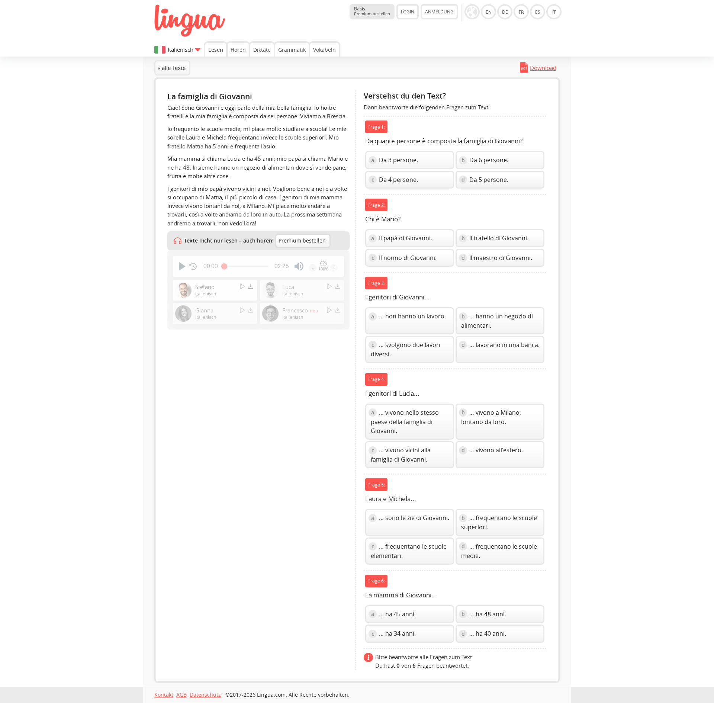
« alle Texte (172, 67)
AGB (181, 694)
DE (505, 12)
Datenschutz (205, 694)
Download (543, 67)
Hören (238, 49)
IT (554, 12)
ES (537, 12)
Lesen (215, 49)
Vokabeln (324, 49)
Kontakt (163, 694)
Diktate (262, 49)
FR (521, 12)
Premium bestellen (302, 240)
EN (489, 12)
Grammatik (292, 49)
